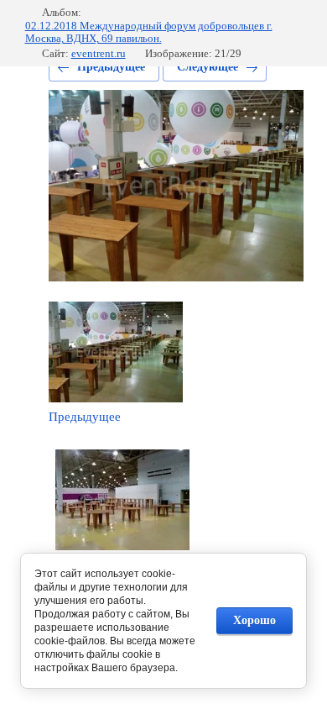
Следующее (207, 66)
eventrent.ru (98, 53)
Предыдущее (111, 66)
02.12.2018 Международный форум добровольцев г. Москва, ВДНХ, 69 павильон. (148, 32)
